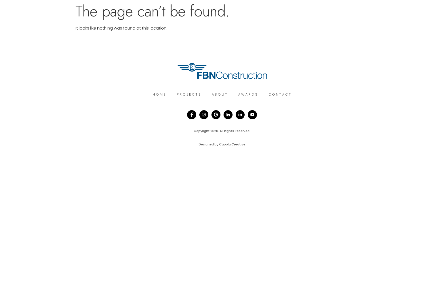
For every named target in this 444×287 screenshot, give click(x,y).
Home (159, 94)
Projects (189, 94)
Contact (280, 94)
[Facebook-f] (191, 114)
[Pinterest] (215, 114)
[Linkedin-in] (240, 114)
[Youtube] (252, 114)
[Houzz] (228, 114)
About (220, 94)
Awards (248, 94)
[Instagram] (203, 114)
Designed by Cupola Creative (222, 144)
